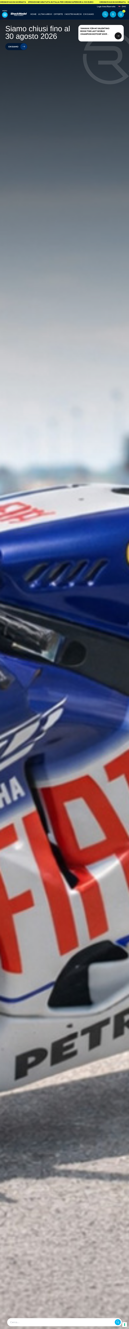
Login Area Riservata (106, 6)
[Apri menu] (5, 15)
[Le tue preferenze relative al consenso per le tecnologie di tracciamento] (124, 1324)
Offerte (58, 14)
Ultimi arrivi (45, 14)
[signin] (113, 14)
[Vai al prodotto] (118, 35)
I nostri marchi (73, 14)
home (33, 14)
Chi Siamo (88, 14)
